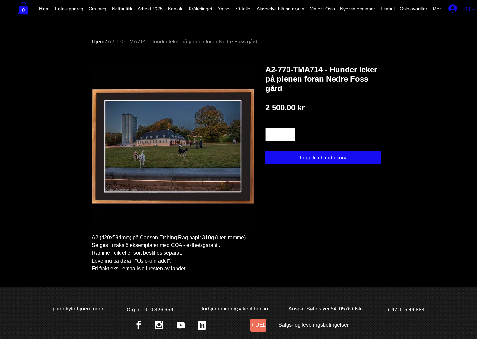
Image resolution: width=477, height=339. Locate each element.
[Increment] (289, 134)
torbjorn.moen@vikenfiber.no (235, 308)
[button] (23, 8)
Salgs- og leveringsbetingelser (313, 325)
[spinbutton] (280, 134)
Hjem (98, 41)
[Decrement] (270, 134)
